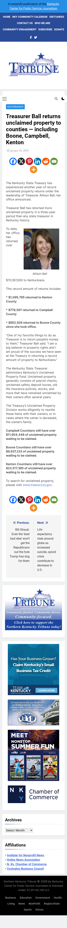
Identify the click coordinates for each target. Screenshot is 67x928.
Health (58, 897)
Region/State (52, 903)
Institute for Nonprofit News (25, 855)
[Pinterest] (29, 161)
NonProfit (34, 903)
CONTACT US (25, 23)
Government (15, 107)
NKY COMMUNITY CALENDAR (29, 16)
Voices (39, 909)
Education (26, 897)
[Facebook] (13, 161)
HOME (6, 16)
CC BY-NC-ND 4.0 (38, 890)
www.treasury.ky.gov (37, 485)
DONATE (59, 29)
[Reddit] (46, 161)
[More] (33, 169)
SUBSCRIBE (45, 29)
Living (11, 903)
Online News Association (23, 860)
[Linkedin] (37, 161)
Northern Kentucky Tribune (20, 881)
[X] (21, 161)
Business (10, 897)
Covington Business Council (25, 868)
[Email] (54, 161)
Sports (28, 909)
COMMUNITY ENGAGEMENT (19, 29)
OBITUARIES (56, 16)
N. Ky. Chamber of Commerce (27, 864)
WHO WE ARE (42, 23)
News (21, 903)
